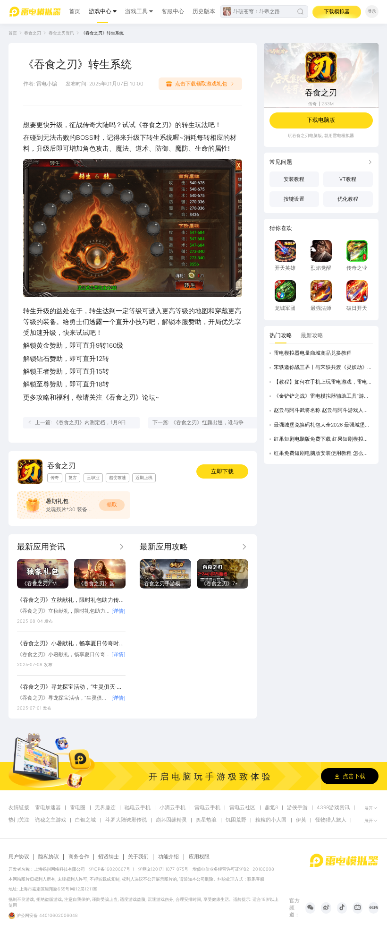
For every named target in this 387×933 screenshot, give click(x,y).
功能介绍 (168, 857)
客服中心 (172, 11)
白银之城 (85, 820)
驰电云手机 (138, 808)
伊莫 (301, 820)
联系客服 (255, 879)
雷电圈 (77, 808)
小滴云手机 (172, 808)
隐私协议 (48, 857)
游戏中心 (100, 11)
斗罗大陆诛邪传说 (126, 820)
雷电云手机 (207, 808)
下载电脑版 (321, 119)
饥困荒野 (236, 820)
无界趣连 (105, 808)
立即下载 (222, 471)
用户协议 (18, 857)
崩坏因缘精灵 (171, 820)
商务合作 (78, 857)
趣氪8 (271, 808)
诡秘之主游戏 (50, 820)
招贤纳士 (108, 857)
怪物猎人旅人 (330, 820)
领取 (112, 505)
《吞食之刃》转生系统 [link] (102, 32)
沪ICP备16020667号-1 (111, 869)
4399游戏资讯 (333, 808)
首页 (74, 11)
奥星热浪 (206, 820)
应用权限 (199, 857)
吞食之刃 (32, 32)
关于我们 (138, 857)
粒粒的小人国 (270, 820)
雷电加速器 (48, 808)
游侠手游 (297, 808)
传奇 (312, 103)
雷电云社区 (242, 808)
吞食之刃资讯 (61, 32)
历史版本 (204, 11)
